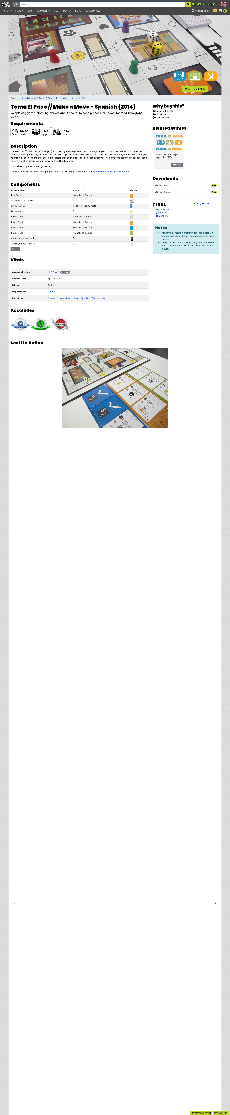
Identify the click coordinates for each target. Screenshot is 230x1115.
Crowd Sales (92, 10)
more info (163, 215)
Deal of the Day (72, 10)
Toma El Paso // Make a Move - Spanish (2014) (63, 98)
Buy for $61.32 (196, 89)
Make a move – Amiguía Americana (111, 171)
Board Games (28, 98)
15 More (15, 249)
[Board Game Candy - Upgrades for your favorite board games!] (210, 4)
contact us (164, 209)
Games (14, 98)
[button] (8, 11)
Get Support (221, 1113)
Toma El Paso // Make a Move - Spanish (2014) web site (77, 298)
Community (43, 10)
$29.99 (178, 164)
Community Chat (202, 1113)
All (15, 4)
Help (56, 10)
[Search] (188, 4)
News (29, 10)
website (162, 212)
